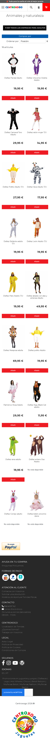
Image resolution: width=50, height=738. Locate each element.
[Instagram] (9, 664)
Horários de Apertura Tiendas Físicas (19, 597)
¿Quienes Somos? (10, 629)
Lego (6, 681)
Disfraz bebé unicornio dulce (36, 515)
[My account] (38, 7)
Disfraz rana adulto (13, 459)
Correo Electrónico (13, 609)
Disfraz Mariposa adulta (13, 350)
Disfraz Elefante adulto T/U (13, 242)
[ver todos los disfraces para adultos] (25, 28)
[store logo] (14, 6)
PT (7, 673)
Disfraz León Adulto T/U (37, 241)
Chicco (27, 681)
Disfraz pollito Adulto (37, 350)
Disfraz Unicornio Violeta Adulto (37, 79)
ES (3, 673)
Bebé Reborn (38, 681)
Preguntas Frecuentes (12, 565)
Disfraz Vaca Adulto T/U (37, 187)
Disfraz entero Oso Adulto (37, 460)
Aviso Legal (7, 641)
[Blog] (23, 664)
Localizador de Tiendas (13, 626)
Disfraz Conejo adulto (13, 514)
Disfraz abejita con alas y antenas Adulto (37, 297)
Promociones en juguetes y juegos (19, 678)
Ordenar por (12, 41)
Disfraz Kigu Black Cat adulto (37, 406)
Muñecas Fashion (28, 684)
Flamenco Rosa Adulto (13, 405)
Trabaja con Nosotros (12, 632)
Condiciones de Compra (14, 650)
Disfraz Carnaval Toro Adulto (13, 133)
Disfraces (42, 678)
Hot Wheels (16, 681)
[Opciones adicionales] (11, 546)
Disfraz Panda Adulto (13, 78)
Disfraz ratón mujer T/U (36, 132)
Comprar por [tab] (25, 36)
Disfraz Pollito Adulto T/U (13, 187)
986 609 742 (10, 606)
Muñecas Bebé (11, 684)
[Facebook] (4, 664)
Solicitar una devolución (13, 594)
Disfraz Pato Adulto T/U (13, 296)
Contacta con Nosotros (13, 591)
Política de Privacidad (12, 644)
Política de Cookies (11, 647)
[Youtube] (15, 664)
